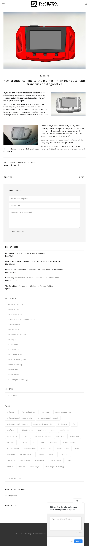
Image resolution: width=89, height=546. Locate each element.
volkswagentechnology (54, 466)
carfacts (10, 430)
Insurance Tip (13, 349)
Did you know (13, 329)
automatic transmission (18, 162)
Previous (9, 177)
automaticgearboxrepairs (17, 424)
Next (81, 177)
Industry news (14, 344)
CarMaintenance (26, 430)
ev (33, 442)
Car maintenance (15, 314)
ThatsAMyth (40, 460)
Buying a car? (13, 309)
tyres (69, 460)
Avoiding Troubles (15, 304)
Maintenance (46, 448)
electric (10, 442)
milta (77, 448)
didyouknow (12, 436)
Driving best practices (17, 334)
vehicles (21, 466)
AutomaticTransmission (43, 424)
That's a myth (13, 374)
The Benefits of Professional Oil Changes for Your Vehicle (29, 286)
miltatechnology (26, 454)
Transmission (55, 460)
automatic (46, 412)
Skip (71, 541)
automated (11, 412)
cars (53, 430)
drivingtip (60, 436)
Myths (41, 454)
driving (26, 436)
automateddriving (29, 412)
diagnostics (32, 162)
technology (25, 460)
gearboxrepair (13, 448)
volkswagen (35, 466)
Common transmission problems (21, 319)
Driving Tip (12, 339)
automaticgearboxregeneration (20, 418)
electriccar (23, 442)
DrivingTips (74, 436)
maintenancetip (63, 448)
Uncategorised (11, 496)
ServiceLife (64, 454)
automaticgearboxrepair (48, 418)
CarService (64, 430)
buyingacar (62, 424)
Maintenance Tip (15, 354)
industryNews (30, 448)
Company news (14, 324)
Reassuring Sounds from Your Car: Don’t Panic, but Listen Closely (32, 278)
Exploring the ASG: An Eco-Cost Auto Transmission (26, 253)
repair (51, 454)
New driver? (13, 369)
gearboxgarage (68, 442)
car (74, 424)
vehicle (10, 466)
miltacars (11, 454)
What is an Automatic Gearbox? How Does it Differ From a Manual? (33, 261)
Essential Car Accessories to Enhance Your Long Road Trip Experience (34, 269)
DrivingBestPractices (42, 436)
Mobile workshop (15, 364)
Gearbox (53, 442)
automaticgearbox (63, 412)
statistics (11, 460)
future (42, 442)
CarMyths (42, 430)
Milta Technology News (17, 359)
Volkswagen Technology (18, 379)
